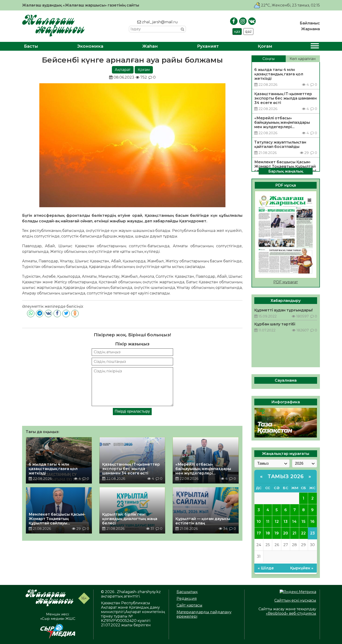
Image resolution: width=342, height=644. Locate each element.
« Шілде (266, 568)
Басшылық (187, 592)
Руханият (208, 46)
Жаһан (150, 46)
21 (294, 533)
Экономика (90, 46)
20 (285, 533)
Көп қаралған (303, 59)
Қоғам (265, 46)
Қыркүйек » (301, 568)
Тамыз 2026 (286, 476)
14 (294, 521)
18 (268, 533)
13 (286, 521)
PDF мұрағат (285, 282)
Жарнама (310, 29)
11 (267, 521)
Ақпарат (123, 69)
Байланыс (310, 23)
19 (277, 533)
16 (312, 521)
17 (259, 533)
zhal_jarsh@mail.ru (159, 22)
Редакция (187, 598)
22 (303, 533)
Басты (31, 46)
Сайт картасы (189, 605)
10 (259, 521)
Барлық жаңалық (285, 171)
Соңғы (268, 59)
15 (303, 521)
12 (277, 521)
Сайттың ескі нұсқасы (295, 600)
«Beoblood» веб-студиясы (291, 613)
